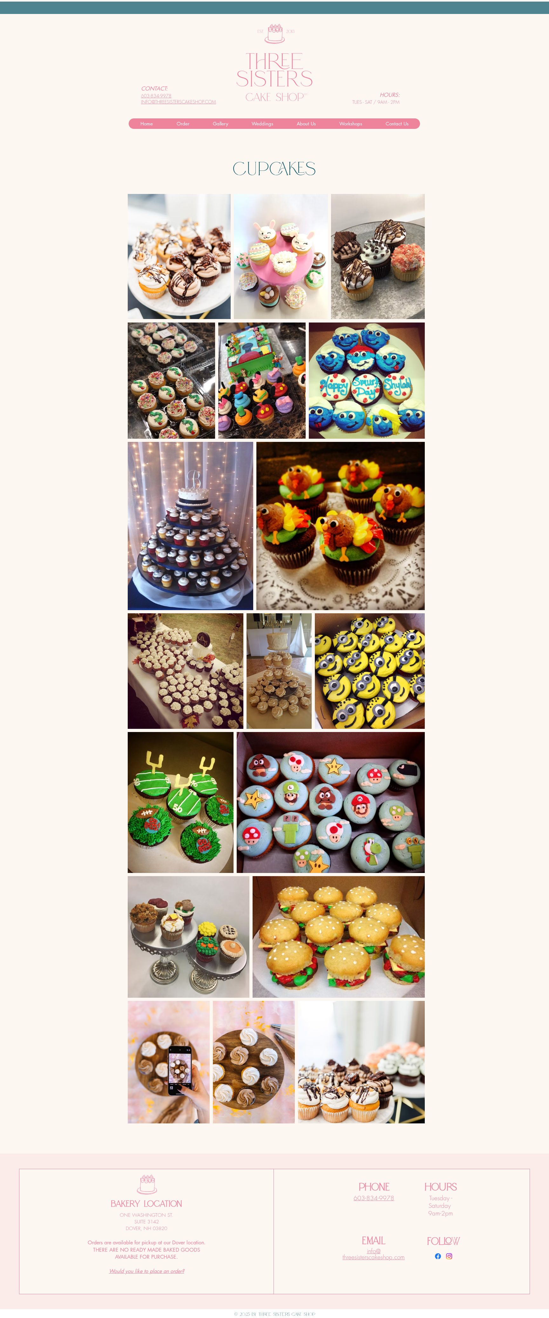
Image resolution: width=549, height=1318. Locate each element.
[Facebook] (438, 1256)
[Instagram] (449, 1256)
